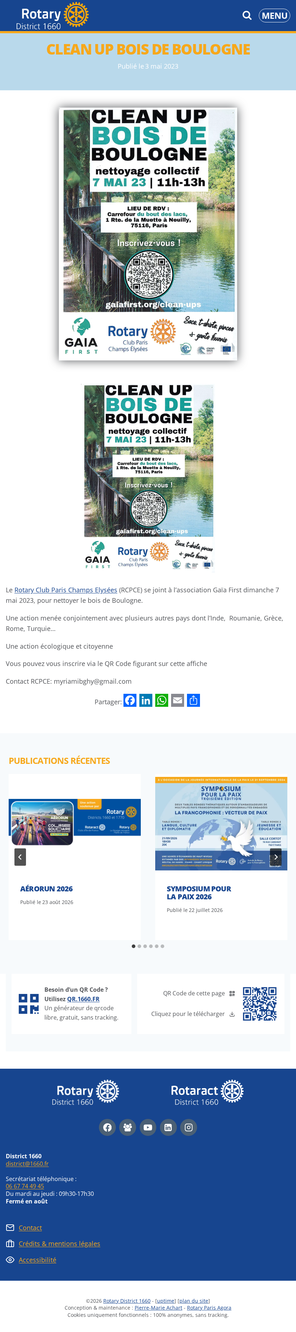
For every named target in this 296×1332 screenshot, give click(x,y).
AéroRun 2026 (46, 889)
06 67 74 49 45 (25, 1186)
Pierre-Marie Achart (158, 1307)
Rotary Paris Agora (209, 1307)
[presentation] (75, 823)
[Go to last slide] (20, 857)
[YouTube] (148, 1127)
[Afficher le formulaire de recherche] (247, 15)
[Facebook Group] (127, 1127)
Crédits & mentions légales (59, 1243)
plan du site (193, 1300)
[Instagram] (188, 1127)
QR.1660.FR (83, 999)
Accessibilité (37, 1259)
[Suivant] (276, 857)
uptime (165, 1300)
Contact (30, 1227)
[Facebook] (107, 1127)
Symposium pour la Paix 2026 (199, 892)
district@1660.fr (27, 1164)
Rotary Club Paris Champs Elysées (65, 589)
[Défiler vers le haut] (270, 1315)
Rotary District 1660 (127, 1300)
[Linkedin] (168, 1127)
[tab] (133, 946)
